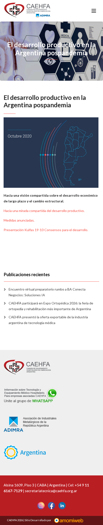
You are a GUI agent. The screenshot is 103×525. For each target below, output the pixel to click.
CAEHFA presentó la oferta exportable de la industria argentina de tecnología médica (48, 320)
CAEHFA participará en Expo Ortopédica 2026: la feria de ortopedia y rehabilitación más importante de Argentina (51, 306)
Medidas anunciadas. (19, 220)
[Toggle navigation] (93, 11)
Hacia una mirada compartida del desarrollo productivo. (44, 211)
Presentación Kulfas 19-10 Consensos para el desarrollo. (46, 230)
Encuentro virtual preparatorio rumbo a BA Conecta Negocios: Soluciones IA (47, 292)
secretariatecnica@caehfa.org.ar (51, 491)
